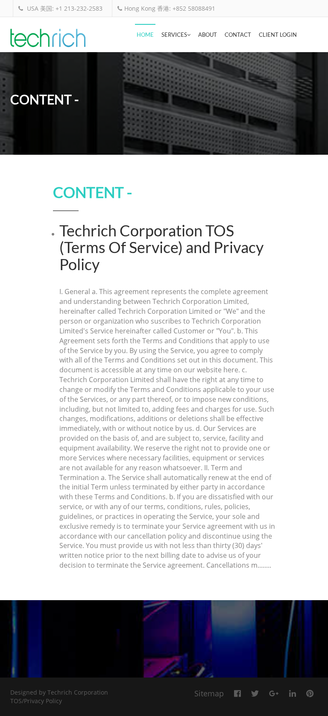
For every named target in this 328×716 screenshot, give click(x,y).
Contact (238, 34)
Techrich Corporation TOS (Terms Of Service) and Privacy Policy (161, 247)
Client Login (278, 34)
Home (145, 34)
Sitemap (209, 693)
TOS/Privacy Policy (36, 701)
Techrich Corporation (77, 692)
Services (174, 34)
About (207, 34)
